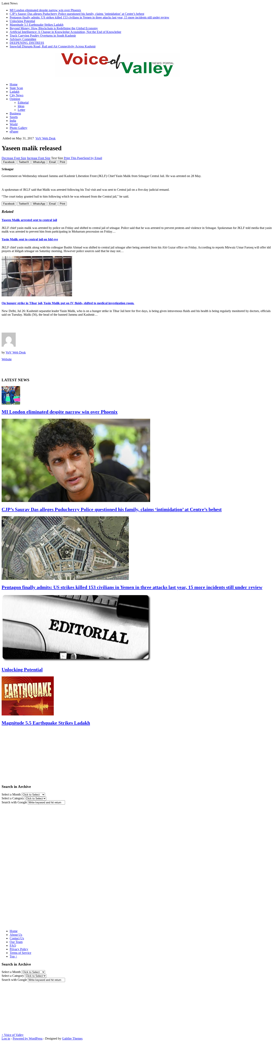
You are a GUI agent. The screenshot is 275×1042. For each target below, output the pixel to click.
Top (13, 956)
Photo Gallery (18, 128)
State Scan (16, 88)
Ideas (21, 106)
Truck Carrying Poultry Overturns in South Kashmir (43, 35)
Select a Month (11, 794)
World (14, 124)
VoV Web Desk (45, 138)
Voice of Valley (13, 1035)
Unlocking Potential (22, 21)
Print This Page (73, 158)
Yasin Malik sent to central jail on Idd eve (30, 239)
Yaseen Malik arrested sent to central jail (29, 220)
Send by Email (92, 158)
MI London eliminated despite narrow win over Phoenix (45, 10)
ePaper (14, 131)
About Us (16, 934)
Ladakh (14, 91)
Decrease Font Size (14, 158)
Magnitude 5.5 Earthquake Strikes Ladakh (36, 24)
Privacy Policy (19, 949)
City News (16, 95)
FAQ (13, 945)
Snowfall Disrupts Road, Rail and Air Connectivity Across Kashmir (53, 46)
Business (15, 113)
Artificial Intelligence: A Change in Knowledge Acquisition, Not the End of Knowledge (65, 32)
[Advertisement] (49, 326)
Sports (14, 117)
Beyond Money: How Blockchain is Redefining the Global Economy (54, 28)
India (13, 120)
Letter (21, 109)
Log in (6, 1038)
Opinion (15, 99)
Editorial (23, 102)
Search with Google (14, 802)
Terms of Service (20, 952)
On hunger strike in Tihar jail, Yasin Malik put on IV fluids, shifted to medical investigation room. (68, 303)
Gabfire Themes (72, 1038)
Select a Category (13, 798)
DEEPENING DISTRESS (27, 42)
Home (14, 84)
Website (7, 359)
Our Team (16, 942)
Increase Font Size (38, 158)
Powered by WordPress (27, 1038)
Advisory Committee (23, 39)
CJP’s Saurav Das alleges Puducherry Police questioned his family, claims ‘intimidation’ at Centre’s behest (77, 13)
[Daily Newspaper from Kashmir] (122, 74)
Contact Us (17, 938)
